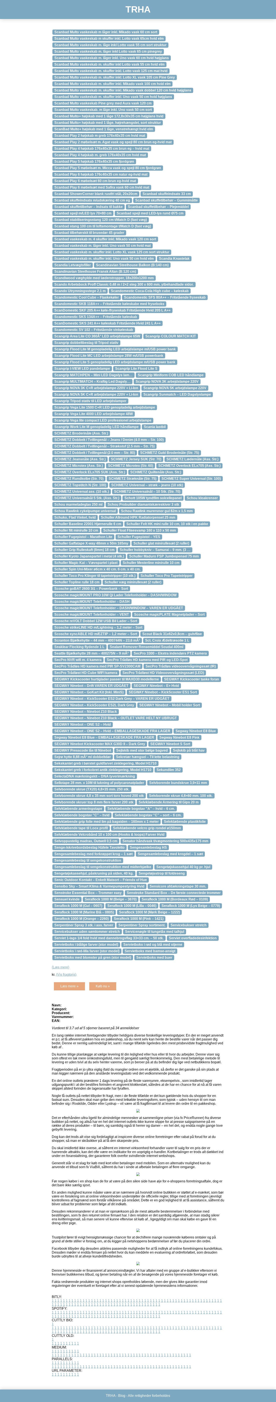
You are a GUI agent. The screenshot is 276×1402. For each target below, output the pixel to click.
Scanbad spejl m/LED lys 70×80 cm (82, 213)
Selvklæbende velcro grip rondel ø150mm (147, 828)
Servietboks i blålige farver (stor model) (86, 944)
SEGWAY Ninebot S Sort (170, 744)
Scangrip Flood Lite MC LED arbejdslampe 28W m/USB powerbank (108, 355)
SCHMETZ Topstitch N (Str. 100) (80, 485)
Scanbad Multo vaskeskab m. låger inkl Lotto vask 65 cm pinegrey (108, 51)
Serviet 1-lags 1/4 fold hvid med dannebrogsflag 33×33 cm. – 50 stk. (109, 938)
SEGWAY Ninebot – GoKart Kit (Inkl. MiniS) (89, 692)
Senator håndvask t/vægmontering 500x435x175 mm (165, 841)
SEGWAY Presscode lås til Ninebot (82, 750)
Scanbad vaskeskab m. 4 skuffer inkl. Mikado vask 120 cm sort (105, 239)
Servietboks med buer (154, 957)
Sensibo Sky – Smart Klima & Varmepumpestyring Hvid (99, 886)
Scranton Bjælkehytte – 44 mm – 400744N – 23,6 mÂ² (97, 640)
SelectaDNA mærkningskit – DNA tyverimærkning (94, 776)
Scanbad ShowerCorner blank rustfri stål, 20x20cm (95, 194)
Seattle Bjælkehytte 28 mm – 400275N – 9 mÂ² (91, 653)
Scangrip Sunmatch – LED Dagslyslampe (177, 394)
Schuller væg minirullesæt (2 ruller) (133, 582)
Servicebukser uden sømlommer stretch (87, 931)
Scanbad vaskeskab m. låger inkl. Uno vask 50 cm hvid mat (102, 245)
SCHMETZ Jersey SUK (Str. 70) (136, 459)
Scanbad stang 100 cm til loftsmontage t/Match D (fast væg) (102, 226)
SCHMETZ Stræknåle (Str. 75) (132, 478)
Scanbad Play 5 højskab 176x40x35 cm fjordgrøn (94, 161)
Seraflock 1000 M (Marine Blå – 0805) (84, 912)
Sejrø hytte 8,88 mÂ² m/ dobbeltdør (82, 757)
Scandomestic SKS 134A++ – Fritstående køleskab (95, 317)
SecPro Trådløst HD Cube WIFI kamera (85, 673)
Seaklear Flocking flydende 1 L (79, 647)
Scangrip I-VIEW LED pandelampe (82, 368)
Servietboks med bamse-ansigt (150, 951)
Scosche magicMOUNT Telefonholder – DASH (92, 601)
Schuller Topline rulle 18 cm (76, 582)
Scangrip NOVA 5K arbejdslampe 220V (174, 388)
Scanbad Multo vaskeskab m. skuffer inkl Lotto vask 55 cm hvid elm (109, 64)
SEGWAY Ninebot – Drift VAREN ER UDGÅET (91, 686)
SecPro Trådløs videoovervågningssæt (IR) (181, 666)
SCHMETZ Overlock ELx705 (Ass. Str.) (189, 465)
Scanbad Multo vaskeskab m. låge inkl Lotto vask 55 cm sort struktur (110, 45)
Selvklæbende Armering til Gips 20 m (169, 802)
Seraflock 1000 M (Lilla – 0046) (131, 906)
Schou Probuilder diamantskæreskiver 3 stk (143, 504)
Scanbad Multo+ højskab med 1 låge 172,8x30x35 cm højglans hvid (108, 116)
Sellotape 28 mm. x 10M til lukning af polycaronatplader (99, 783)
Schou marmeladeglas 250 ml (78, 504)
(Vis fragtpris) (66, 974)
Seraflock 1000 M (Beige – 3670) (110, 899)
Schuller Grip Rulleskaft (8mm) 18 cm (84, 550)
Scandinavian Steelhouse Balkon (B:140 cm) (132, 265)
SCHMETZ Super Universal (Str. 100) (191, 478)
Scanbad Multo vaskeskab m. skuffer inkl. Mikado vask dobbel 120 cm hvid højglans (122, 90)
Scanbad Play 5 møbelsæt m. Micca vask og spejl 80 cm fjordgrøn (107, 168)
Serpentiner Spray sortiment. (141, 925)
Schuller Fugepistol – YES (139, 537)
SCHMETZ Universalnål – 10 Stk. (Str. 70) (147, 491)
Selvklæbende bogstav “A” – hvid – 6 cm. (141, 808)
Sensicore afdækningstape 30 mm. (178, 886)
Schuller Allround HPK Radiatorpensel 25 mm (138, 517)
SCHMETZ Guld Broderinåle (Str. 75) (169, 453)
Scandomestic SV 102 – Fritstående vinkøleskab (93, 330)
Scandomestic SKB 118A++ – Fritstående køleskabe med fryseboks (109, 304)
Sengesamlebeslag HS (148, 847)
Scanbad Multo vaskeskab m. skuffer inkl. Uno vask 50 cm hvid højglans (113, 97)
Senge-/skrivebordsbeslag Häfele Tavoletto (89, 847)
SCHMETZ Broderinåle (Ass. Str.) (81, 433)
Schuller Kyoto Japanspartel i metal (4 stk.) (89, 556)
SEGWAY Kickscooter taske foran (191, 679)
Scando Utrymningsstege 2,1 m (80, 291)
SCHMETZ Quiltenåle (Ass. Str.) (155, 472)
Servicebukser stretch (189, 925)
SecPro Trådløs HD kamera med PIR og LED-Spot (147, 660)
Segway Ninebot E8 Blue (196, 731)
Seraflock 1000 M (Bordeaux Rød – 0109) (175, 899)
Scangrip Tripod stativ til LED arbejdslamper (90, 401)
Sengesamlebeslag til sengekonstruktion (87, 860)
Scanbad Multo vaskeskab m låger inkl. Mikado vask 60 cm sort (105, 32)
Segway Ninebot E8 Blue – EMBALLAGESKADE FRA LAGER (104, 737)
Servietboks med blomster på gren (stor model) (92, 957)
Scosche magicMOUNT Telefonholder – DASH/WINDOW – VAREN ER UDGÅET (118, 608)
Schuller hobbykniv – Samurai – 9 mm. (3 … (155, 550)
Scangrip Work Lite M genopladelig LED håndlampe (96, 427)
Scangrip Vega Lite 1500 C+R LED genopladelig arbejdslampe (104, 407)
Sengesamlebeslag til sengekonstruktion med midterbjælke (102, 867)
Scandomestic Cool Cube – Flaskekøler (86, 297)
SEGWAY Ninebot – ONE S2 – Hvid (82, 724)
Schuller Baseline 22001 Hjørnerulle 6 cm (87, 524)
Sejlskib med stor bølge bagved (142, 750)
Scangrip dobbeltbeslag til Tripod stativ (86, 343)
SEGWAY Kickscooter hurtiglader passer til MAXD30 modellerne (106, 679)
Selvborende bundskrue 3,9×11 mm (178, 783)
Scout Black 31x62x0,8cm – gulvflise (172, 634)
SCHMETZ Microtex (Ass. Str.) (78, 465)
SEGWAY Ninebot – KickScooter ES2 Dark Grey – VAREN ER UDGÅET (111, 698)
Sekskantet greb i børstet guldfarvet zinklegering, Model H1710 (105, 763)
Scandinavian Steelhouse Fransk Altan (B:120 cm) (95, 271)
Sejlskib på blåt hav (189, 750)
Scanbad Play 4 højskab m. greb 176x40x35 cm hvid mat (100, 155)
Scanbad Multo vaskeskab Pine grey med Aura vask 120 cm (103, 103)
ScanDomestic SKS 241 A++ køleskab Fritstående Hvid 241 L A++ (107, 323)
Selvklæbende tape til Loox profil (81, 828)
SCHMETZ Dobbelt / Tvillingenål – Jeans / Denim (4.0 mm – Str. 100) (109, 440)
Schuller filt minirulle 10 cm (76, 530)
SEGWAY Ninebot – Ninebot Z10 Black (85, 711)
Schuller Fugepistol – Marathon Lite (83, 537)
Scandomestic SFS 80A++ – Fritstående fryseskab (165, 297)
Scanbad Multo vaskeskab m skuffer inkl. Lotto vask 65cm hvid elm (109, 38)
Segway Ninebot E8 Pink (179, 737)
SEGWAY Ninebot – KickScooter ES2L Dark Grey (94, 705)
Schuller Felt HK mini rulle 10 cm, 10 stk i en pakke (167, 524)
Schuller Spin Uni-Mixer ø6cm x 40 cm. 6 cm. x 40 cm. (97, 569)
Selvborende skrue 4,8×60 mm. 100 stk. (181, 796)
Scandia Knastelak (174, 258)
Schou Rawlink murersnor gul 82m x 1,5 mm (157, 511)
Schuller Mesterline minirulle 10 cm (151, 563)
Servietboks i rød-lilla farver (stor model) (86, 951)
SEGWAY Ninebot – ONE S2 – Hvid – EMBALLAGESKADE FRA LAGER (112, 731)
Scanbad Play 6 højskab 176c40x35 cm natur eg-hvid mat (100, 174)
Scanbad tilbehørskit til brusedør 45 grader (89, 232)
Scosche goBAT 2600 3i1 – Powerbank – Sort (91, 588)
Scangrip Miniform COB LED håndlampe (171, 375)
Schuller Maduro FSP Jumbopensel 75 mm (164, 556)
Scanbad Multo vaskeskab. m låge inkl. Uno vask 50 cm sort (103, 110)
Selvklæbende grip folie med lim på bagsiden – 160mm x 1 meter (106, 821)
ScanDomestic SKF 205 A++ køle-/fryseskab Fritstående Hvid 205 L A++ (112, 310)
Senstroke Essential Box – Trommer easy (88, 893)
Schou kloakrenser (202, 498)
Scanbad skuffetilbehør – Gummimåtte (166, 200)
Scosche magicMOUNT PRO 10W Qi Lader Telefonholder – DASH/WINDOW (115, 595)
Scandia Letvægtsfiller (72, 265)
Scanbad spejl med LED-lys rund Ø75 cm (150, 213)
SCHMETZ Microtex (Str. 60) (130, 465)
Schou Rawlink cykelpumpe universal (85, 511)
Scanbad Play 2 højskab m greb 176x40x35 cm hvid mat (99, 135)
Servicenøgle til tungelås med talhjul (154, 931)
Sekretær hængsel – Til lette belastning (147, 757)
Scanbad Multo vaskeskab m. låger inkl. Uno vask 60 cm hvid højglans (111, 58)
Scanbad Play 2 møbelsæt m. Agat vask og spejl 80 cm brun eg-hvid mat (113, 142)
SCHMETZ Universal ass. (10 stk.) (81, 491)
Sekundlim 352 (169, 770)
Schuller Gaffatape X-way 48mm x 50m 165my (91, 543)
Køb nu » (103, 986)
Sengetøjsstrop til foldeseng (162, 873)
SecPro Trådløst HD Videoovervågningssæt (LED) (163, 673)
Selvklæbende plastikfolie (185, 821)
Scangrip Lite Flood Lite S (136, 368)
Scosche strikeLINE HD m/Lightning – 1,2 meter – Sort (98, 627)
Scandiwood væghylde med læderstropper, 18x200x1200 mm (104, 278)
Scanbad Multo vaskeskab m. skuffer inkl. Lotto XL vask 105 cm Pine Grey (114, 77)
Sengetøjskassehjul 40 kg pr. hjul (183, 867)
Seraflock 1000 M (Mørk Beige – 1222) (149, 912)
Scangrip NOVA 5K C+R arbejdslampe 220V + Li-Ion (96, 394)
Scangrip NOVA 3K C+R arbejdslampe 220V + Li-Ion (96, 388)
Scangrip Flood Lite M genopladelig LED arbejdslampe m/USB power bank (115, 349)
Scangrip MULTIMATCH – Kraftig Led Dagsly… (92, 381)
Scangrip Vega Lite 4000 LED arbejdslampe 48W (93, 414)
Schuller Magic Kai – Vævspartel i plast (86, 563)
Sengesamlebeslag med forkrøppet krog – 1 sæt (93, 854)
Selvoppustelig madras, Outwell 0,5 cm (85, 841)
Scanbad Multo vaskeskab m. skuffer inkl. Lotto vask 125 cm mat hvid (111, 71)
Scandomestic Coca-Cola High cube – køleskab (150, 291)
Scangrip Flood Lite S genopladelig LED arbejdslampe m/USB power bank (114, 362)
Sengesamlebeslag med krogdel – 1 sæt (170, 854)
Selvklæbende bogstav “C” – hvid (82, 815)
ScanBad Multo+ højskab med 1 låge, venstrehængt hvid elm (103, 129)
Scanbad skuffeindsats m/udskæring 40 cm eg (92, 200)
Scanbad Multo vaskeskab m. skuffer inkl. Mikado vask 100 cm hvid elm (112, 84)
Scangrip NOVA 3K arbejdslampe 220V (167, 381)
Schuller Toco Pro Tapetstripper (167, 575)
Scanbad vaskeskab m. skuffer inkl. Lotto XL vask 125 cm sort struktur (111, 252)
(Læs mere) (60, 967)
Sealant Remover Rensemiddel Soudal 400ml (146, 647)
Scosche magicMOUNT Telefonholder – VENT (91, 614)
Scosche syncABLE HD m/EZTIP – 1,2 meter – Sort (95, 634)
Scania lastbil (155, 427)
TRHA (138, 9)
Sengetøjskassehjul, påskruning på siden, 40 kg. (93, 873)
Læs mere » (69, 986)
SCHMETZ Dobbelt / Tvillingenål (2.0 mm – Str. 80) (94, 453)
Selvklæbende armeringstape (78, 808)
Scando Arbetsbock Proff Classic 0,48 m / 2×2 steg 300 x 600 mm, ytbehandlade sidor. (124, 284)
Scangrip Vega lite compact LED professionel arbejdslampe (102, 420)
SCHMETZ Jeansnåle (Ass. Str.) (80, 459)
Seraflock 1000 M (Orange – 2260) (81, 919)
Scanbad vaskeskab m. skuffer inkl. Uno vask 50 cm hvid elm (104, 258)
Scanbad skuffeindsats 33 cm (167, 194)
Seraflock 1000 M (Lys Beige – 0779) (191, 906)
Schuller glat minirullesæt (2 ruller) (161, 543)
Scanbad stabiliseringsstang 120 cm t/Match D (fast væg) (100, 220)
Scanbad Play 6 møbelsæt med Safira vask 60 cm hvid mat (101, 187)
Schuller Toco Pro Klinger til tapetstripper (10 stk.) (94, 575)
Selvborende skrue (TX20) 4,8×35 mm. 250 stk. (91, 789)
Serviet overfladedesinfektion (193, 938)
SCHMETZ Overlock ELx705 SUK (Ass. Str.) (89, 472)
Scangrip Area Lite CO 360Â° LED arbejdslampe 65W (97, 336)
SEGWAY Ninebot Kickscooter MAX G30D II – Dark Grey (99, 744)
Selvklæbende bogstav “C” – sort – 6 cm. (148, 815)
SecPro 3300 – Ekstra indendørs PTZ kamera (170, 653)
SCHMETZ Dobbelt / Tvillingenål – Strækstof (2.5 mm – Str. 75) (104, 446)
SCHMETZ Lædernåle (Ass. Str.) (192, 459)
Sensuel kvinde (67, 899)
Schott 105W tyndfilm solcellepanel (153, 498)
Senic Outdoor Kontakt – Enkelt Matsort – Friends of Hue (100, 880)
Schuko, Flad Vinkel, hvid (75, 517)
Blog (121, 1395)
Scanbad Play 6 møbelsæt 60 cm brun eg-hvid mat (95, 181)
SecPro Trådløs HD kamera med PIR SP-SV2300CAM (97, 666)
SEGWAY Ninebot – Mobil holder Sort (169, 705)
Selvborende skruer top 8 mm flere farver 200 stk (93, 802)
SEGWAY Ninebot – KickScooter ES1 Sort (163, 692)
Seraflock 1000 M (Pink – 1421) (138, 919)
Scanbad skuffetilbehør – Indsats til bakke (88, 207)
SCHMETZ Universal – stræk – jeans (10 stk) (147, 485)
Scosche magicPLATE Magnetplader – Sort (169, 614)
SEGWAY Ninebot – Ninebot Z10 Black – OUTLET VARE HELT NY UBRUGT (115, 718)
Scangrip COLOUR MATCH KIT (170, 336)
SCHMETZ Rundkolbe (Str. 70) (79, 478)
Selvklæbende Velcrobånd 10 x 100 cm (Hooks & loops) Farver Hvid (109, 834)
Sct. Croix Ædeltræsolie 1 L (167, 640)
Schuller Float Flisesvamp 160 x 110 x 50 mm (139, 530)
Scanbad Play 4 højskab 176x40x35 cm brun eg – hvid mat (101, 148)
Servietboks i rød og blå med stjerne (152, 944)
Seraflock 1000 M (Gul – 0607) (78, 906)
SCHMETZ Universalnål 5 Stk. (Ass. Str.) (86, 498)
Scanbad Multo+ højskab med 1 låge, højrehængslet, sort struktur (107, 122)
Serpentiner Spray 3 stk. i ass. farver (83, 925)
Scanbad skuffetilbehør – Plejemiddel (158, 207)
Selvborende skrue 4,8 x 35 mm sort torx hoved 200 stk (99, 796)
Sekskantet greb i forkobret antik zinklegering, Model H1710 (102, 770)
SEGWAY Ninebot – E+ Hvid (156, 686)
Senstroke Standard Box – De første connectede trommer (174, 893)
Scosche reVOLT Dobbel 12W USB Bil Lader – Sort (95, 621)
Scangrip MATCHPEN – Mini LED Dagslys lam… (93, 375)
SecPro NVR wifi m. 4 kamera (78, 660)
